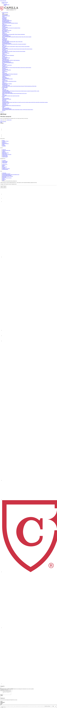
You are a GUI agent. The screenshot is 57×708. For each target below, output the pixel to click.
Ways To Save (6, 101)
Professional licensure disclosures (6, 177)
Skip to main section (3, 0)
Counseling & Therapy (7, 75)
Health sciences (4, 142)
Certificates (5, 71)
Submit (2, 695)
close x (2, 703)
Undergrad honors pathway (6, 168)
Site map (3, 178)
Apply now (3, 110)
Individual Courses (7, 85)
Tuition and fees (4, 153)
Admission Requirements (7, 108)
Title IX (3, 180)
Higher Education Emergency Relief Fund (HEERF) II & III (10, 174)
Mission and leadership (5, 152)
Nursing (5, 24)
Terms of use (4, 179)
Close (1, 701)
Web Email (2, 690)
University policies (4, 156)
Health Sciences (6, 19)
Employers (3, 165)
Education (5, 38)
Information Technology (7, 22)
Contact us (3, 151)
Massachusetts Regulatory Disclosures (7, 176)
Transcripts (3, 167)
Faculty (5, 5)
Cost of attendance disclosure (6, 173)
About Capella (6, 90)
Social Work (6, 29)
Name (1, 689)
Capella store (4, 149)
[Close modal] (1, 704)
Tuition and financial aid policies (6, 154)
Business (5, 17)
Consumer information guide (6, 150)
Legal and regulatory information (6, 175)
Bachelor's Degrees (7, 15)
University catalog (4, 155)
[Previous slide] (1, 187)
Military (3, 166)
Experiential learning (5, 169)
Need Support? (3, 702)
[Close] (56, 706)
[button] (3, 13)
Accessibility (4, 160)
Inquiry (1, 694)
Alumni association (5, 161)
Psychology (6, 48)
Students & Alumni (6, 4)
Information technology (5, 143)
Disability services (4, 164)
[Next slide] (4, 187)
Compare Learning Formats (8, 92)
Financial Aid (6, 104)
